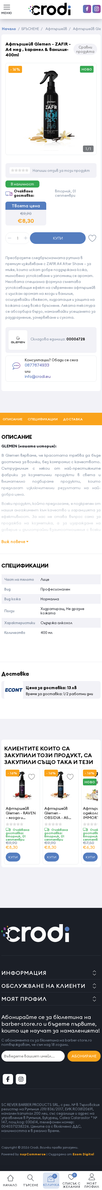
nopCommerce (33, 1154)
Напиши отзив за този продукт (61, 170)
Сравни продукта (85, 49)
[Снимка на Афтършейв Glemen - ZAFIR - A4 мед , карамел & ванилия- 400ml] (51, 149)
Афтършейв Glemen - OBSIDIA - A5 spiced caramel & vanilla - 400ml (60, 813)
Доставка (73, 419)
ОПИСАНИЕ (12, 419)
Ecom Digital (83, 1154)
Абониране (84, 1056)
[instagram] (96, 9)
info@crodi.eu (38, 377)
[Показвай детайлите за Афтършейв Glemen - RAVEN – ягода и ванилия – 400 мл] (22, 786)
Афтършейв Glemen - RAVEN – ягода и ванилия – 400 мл (22, 813)
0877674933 (37, 365)
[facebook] (87, 9)
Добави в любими (92, 238)
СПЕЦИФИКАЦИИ (43, 419)
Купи (58, 238)
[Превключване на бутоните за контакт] (92, 1160)
